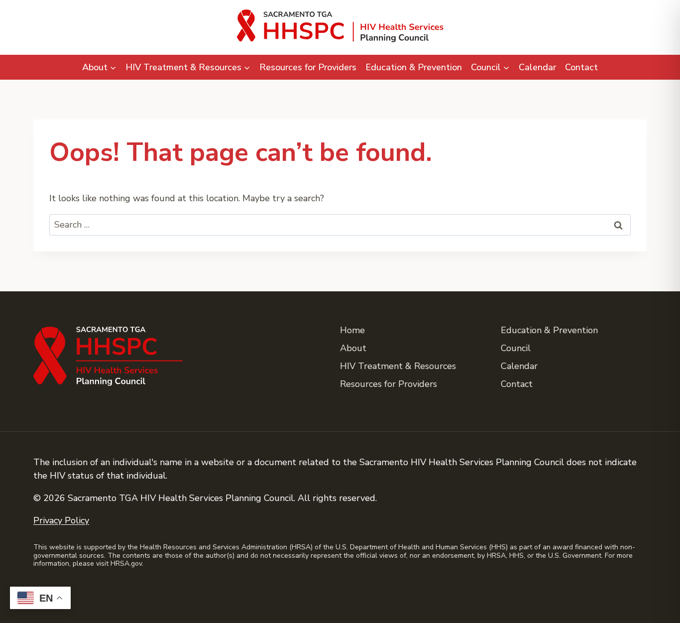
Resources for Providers (307, 67)
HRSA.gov (126, 563)
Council (516, 348)
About (353, 348)
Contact (581, 67)
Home (352, 330)
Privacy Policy (61, 520)
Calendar (537, 67)
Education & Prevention (413, 67)
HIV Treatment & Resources (398, 366)
